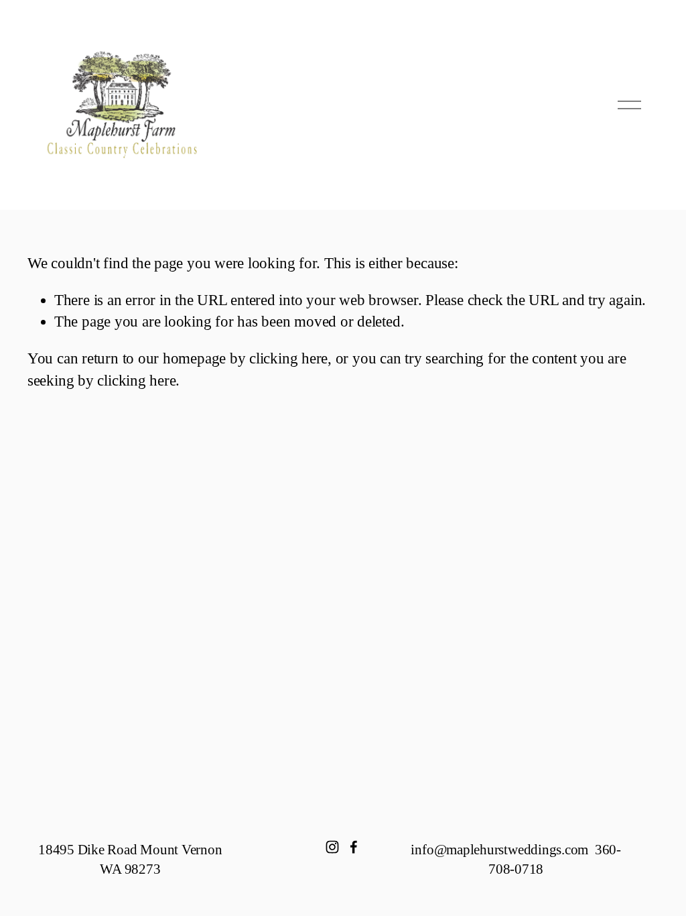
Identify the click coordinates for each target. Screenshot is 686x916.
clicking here (288, 358)
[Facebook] (353, 847)
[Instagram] (332, 847)
